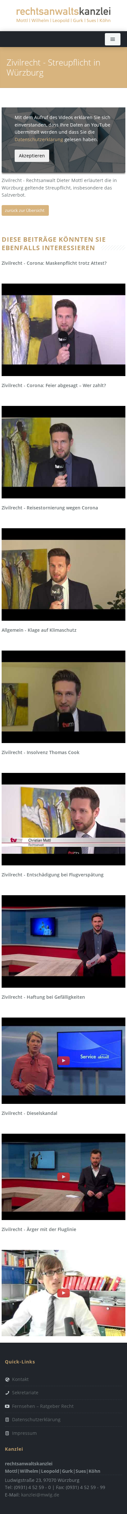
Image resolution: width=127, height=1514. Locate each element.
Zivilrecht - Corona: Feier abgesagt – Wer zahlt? (54, 385)
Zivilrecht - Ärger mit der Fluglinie (39, 1229)
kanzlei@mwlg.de (40, 1495)
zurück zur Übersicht (25, 210)
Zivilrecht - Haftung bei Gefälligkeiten (43, 997)
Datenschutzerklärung (39, 139)
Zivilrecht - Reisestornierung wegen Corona (50, 508)
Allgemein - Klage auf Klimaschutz (39, 630)
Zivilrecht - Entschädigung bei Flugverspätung (53, 875)
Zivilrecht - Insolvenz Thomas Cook (40, 752)
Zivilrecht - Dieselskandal (29, 1113)
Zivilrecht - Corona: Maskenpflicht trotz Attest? (54, 263)
